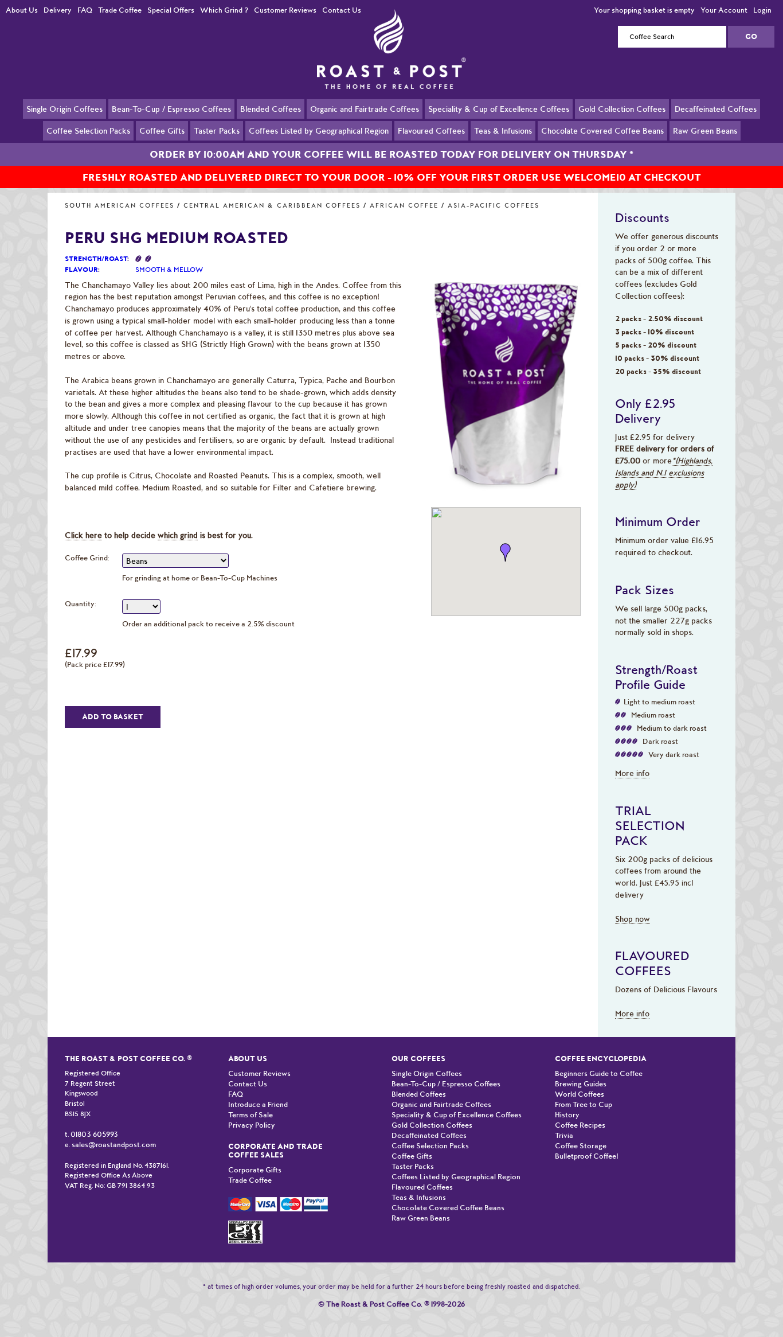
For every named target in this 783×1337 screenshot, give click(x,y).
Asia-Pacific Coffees (493, 205)
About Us (22, 10)
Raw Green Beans (705, 130)
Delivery (58, 10)
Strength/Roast (96, 259)
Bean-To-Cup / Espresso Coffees (171, 109)
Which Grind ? (224, 10)
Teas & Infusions (503, 130)
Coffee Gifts (162, 130)
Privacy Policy (251, 1125)
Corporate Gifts (254, 1170)
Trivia (564, 1135)
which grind (178, 535)
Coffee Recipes (580, 1125)
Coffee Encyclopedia (601, 1058)
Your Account (723, 10)
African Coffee (404, 205)
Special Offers (170, 10)
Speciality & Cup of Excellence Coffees (498, 109)
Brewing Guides (580, 1083)
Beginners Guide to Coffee (599, 1073)
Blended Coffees (270, 109)
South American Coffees (119, 205)
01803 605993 (94, 1134)
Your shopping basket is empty (644, 10)
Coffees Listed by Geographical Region (319, 130)
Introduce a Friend (258, 1104)
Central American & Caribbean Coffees (272, 205)
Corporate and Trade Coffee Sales (275, 1150)
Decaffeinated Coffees (716, 109)
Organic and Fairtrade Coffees (364, 109)
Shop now (632, 918)
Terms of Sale (250, 1114)
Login (762, 10)
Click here (83, 535)
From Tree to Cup (583, 1104)
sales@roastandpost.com (114, 1144)
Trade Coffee (120, 10)
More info (632, 773)
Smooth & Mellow (169, 270)
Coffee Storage (580, 1145)
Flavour (81, 270)
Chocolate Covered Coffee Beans (602, 130)
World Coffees (579, 1094)
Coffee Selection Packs (88, 130)
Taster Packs (217, 130)
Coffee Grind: (87, 557)
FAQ (84, 10)
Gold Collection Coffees (621, 109)
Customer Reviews (285, 10)
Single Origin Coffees (64, 109)
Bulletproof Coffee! (586, 1156)
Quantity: (80, 603)
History (567, 1114)
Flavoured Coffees (431, 130)
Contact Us (341, 10)
